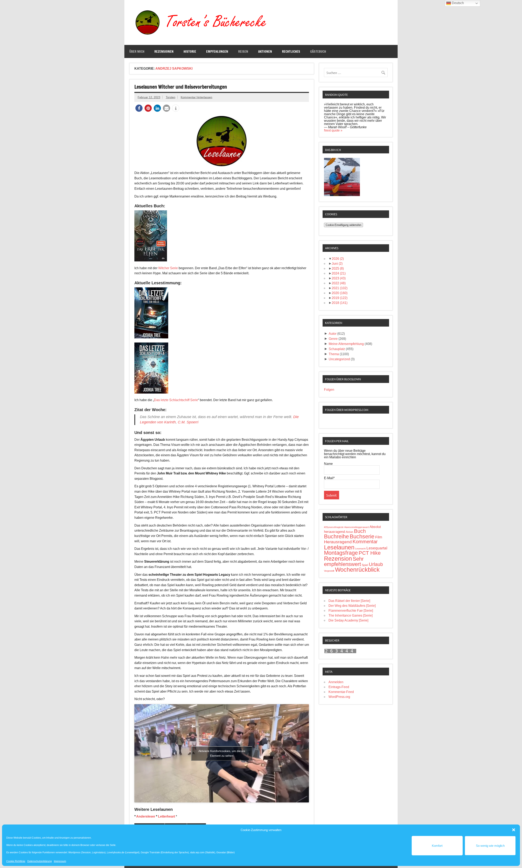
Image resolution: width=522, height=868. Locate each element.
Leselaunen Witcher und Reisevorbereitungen (180, 86)
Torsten (170, 97)
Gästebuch (318, 51)
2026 (338, 258)
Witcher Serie (168, 268)
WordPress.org (339, 696)
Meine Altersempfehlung (346, 344)
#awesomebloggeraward (356, 527)
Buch (360, 531)
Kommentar (365, 541)
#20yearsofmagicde (334, 527)
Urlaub (376, 564)
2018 (339, 303)
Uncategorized (339, 359)
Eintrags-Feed (338, 687)
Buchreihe (336, 536)
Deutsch (457, 3)
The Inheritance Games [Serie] (350, 615)
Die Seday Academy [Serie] (348, 620)
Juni (337, 263)
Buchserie (362, 536)
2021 (339, 288)
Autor (332, 333)
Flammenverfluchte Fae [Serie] (350, 610)
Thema (334, 354)
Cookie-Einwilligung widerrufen (343, 224)
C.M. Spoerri (188, 422)
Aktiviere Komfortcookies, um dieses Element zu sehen (221, 753)
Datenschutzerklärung (39, 861)
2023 (339, 278)
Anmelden (335, 682)
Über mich (136, 51)
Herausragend (338, 541)
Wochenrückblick (357, 569)
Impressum (60, 861)
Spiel (365, 565)
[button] (514, 830)
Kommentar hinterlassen (196, 97)
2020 (339, 293)
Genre (333, 338)
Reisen (243, 51)
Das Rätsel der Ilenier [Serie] (349, 600)
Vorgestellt (329, 571)
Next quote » (333, 130)
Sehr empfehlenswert (344, 561)
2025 (338, 268)
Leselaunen (339, 547)
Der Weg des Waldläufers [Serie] (352, 605)
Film (378, 537)
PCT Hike (370, 553)
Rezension (338, 558)
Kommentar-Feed (341, 692)
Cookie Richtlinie (15, 861)
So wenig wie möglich (490, 845)
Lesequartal (376, 548)
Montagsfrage (341, 553)
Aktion (349, 531)
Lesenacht (360, 548)
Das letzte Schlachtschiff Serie (176, 400)
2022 (339, 283)
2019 (339, 298)
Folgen (329, 389)
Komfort (437, 845)
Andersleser (145, 816)
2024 (339, 273)
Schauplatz (337, 349)
